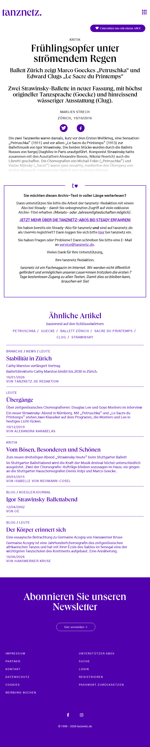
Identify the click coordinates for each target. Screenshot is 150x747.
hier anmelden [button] (75, 627)
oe (16, 511)
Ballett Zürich (74, 331)
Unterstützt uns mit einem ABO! (119, 28)
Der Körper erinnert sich (36, 530)
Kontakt (13, 669)
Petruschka (24, 331)
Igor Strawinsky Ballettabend (42, 500)
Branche (14, 351)
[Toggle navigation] (144, 12)
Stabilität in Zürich (29, 359)
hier (101, 232)
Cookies (12, 685)
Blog (11, 492)
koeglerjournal (35, 492)
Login (84, 669)
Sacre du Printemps (113, 331)
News (31, 351)
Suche (84, 661)
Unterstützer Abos (97, 653)
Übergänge (19, 401)
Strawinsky (82, 337)
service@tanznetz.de (77, 245)
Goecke (48, 331)
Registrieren (91, 677)
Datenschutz (17, 677)
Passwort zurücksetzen (101, 685)
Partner (13, 661)
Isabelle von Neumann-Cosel (42, 481)
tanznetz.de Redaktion (36, 381)
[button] (64, 128)
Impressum (15, 653)
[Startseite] (23, 12)
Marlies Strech (75, 112)
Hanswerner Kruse (32, 561)
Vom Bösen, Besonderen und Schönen (53, 450)
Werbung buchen (20, 692)
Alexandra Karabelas (34, 431)
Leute (44, 351)
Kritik (75, 39)
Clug (61, 337)
